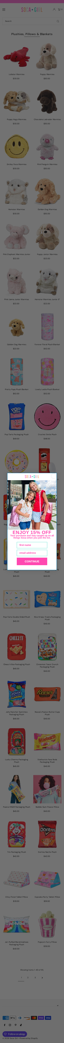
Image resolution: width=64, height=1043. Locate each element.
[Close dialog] (53, 475)
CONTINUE (32, 561)
